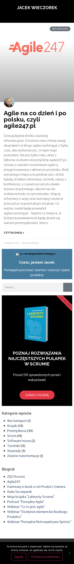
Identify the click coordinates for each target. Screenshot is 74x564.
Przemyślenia (16, 431)
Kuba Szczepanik (19, 492)
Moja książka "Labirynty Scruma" (30, 497)
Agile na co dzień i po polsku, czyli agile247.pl (35, 119)
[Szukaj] (67, 287)
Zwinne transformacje (23, 456)
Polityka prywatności (45, 556)
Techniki (13, 446)
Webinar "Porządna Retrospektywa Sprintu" (39, 522)
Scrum (11, 436)
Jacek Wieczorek (37, 7)
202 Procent (16, 477)
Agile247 (13, 482)
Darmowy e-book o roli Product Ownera (36, 487)
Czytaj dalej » (14, 232)
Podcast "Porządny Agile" (25, 502)
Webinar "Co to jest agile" (26, 507)
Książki (12, 426)
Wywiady (14, 451)
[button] (37, 17)
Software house (19, 441)
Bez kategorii (17, 421)
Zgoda (18, 556)
